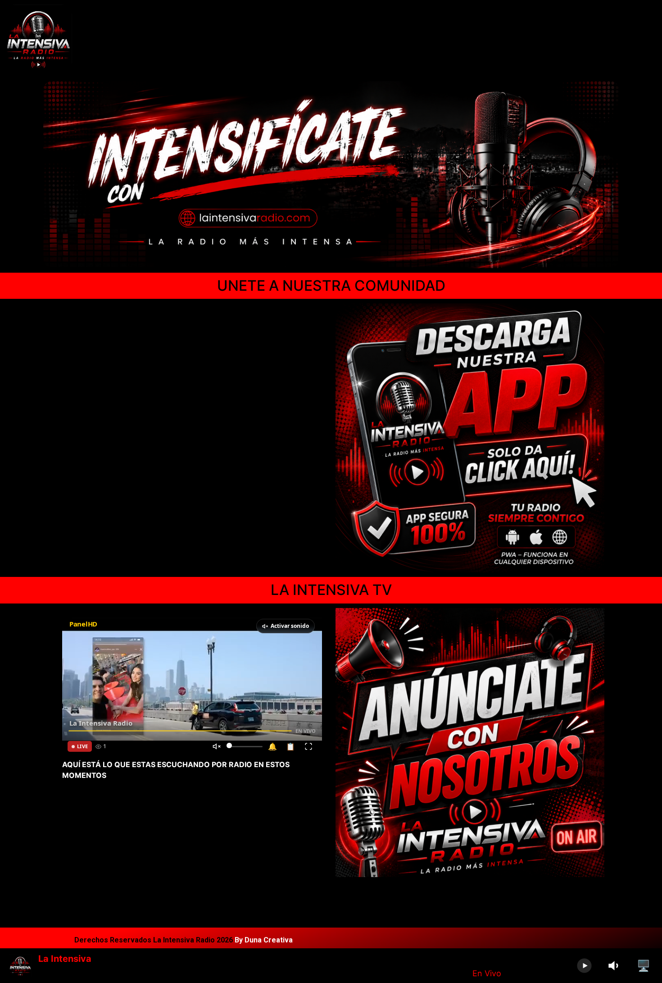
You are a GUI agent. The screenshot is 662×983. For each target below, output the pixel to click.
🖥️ (643, 965)
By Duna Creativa (264, 940)
